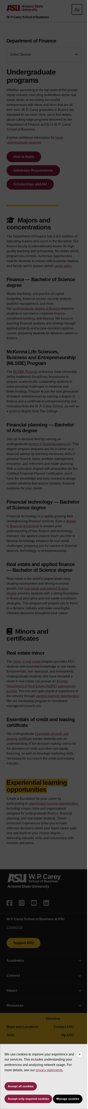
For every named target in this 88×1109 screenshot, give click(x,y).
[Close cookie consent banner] (79, 1054)
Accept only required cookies (28, 1098)
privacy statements (49, 1070)
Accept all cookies (21, 1086)
